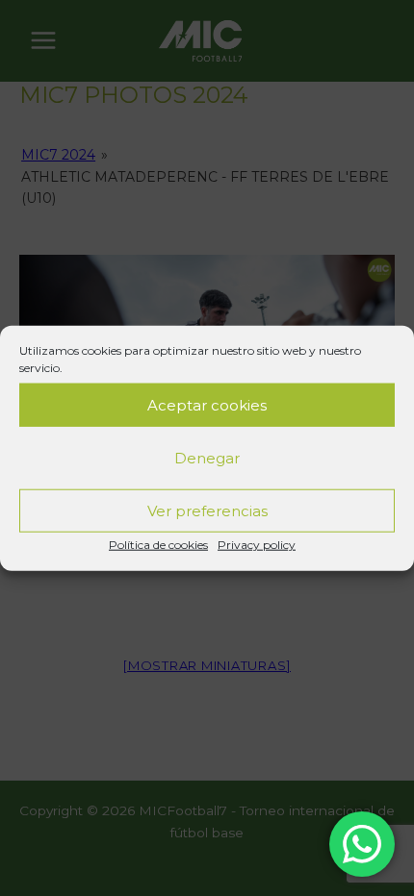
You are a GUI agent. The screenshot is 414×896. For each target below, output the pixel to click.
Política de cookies (158, 544)
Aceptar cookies (207, 404)
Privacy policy (257, 544)
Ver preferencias (207, 510)
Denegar (207, 457)
